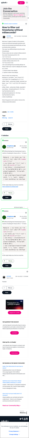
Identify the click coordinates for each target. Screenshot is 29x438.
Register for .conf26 (14, 312)
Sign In (21, 2)
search (10, 118)
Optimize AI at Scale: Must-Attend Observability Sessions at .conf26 (12, 381)
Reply (6, 128)
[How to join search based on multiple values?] (24, 207)
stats (12, 111)
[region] (14, 430)
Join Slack (14, 333)
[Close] (26, 424)
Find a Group (14, 353)
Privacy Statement (14, 431)
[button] (26, 24)
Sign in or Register (18, 15)
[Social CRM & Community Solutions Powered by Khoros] (23, 412)
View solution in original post (10, 186)
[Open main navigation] (27, 2)
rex (9, 111)
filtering (4, 118)
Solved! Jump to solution (10, 23)
